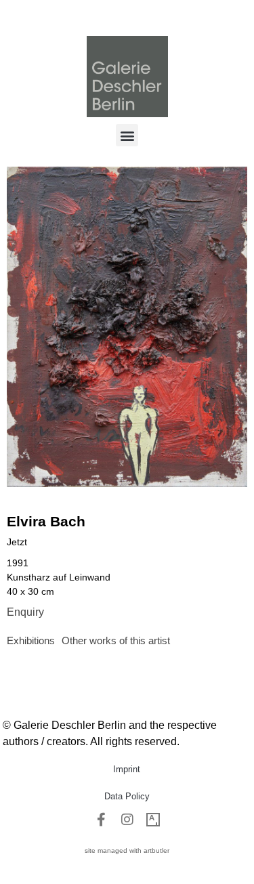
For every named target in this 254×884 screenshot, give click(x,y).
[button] (127, 135)
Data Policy (127, 796)
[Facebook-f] (101, 819)
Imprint (126, 769)
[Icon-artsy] (153, 819)
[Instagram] (127, 819)
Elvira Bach (46, 521)
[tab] (31, 641)
